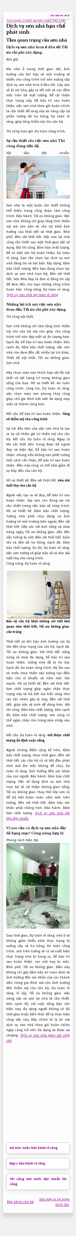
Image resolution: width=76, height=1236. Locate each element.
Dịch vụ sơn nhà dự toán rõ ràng (32, 295)
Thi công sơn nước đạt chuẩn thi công (38, 1181)
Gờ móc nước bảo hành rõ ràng (33, 1148)
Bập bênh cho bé (20, 1202)
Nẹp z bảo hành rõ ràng (27, 1163)
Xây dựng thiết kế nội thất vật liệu (36, 20)
